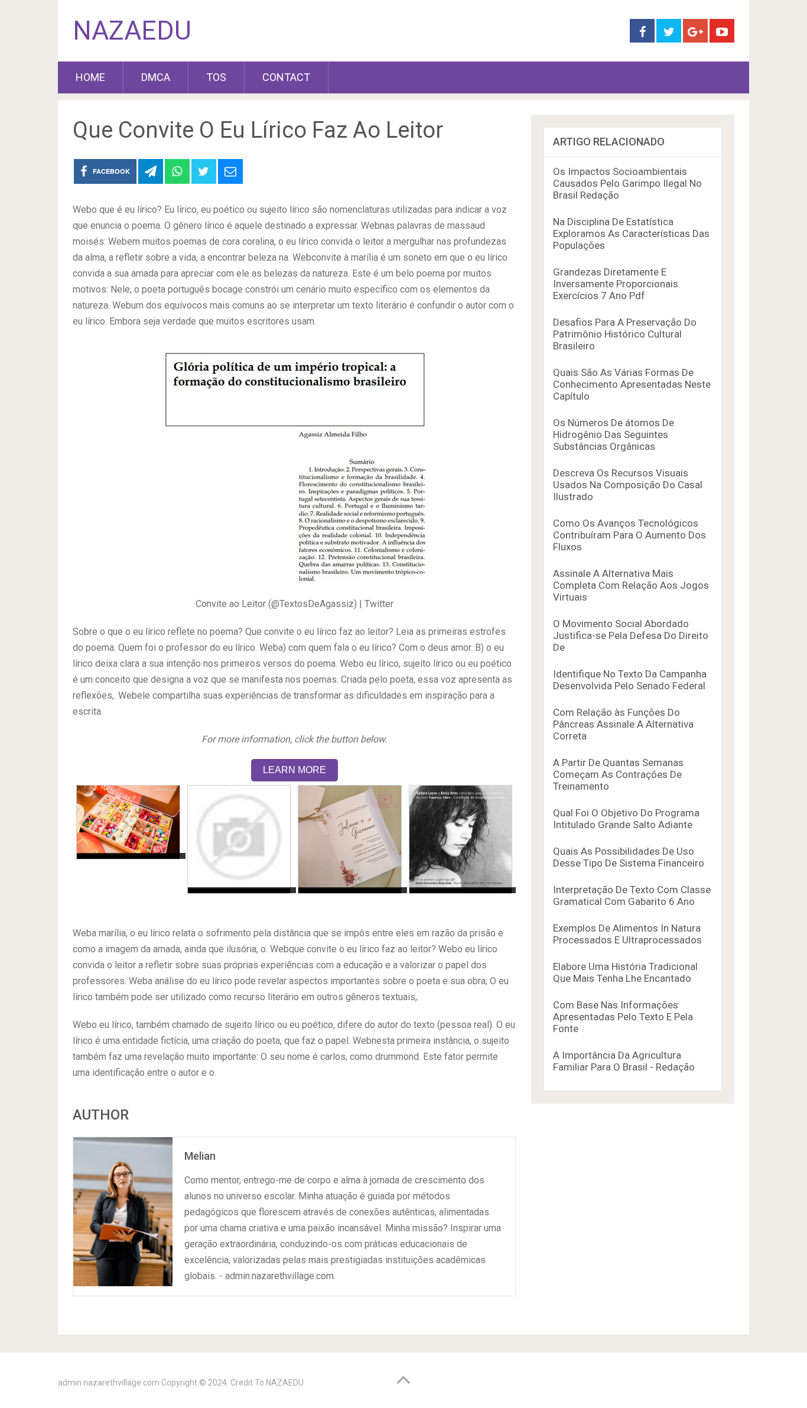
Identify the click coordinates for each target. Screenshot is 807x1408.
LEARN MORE (294, 770)
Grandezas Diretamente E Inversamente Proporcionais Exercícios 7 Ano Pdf (615, 283)
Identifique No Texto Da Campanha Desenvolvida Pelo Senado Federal (630, 680)
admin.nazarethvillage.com (109, 1382)
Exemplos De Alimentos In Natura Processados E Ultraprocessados (627, 934)
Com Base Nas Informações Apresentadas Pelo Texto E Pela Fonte (623, 1016)
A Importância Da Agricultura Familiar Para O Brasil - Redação (624, 1061)
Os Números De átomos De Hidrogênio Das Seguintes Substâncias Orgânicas (613, 434)
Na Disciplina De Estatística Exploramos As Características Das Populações (631, 233)
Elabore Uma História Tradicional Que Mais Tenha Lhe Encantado (625, 972)
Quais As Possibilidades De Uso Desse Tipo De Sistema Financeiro (628, 857)
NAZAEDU (132, 31)
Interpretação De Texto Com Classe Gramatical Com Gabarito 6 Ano (632, 895)
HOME (90, 77)
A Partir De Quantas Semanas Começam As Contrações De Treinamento (618, 774)
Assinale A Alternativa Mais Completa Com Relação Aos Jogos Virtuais (631, 585)
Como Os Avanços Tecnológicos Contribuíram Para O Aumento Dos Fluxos (629, 535)
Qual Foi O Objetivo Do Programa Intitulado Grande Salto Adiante (626, 818)
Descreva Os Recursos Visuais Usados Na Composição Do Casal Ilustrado (627, 484)
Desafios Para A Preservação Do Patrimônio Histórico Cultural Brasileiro (625, 334)
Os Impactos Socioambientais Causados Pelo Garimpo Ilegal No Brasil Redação (627, 183)
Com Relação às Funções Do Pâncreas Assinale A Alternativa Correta (623, 724)
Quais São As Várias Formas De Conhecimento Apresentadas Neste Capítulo (632, 384)
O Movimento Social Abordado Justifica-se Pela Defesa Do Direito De (630, 635)
